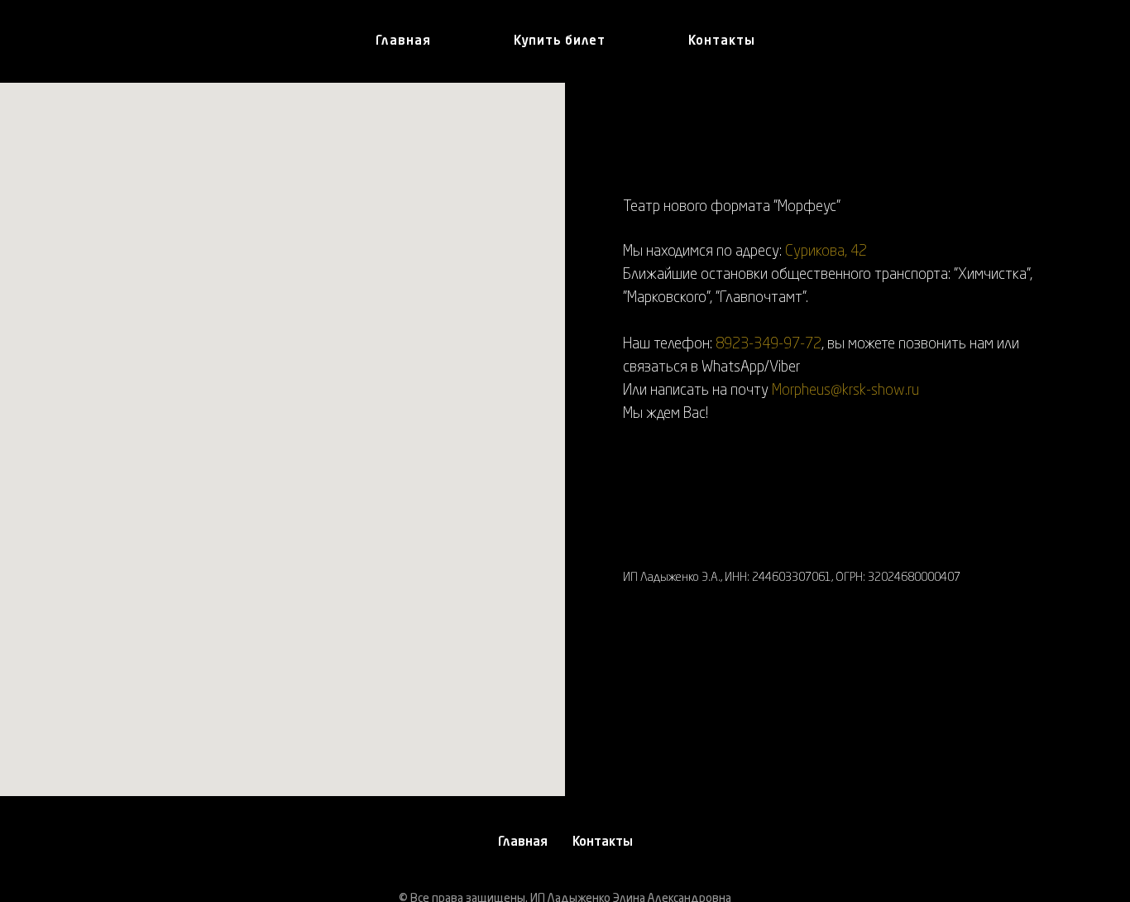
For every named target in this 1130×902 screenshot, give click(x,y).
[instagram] (635, 664)
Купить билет (560, 42)
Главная (403, 42)
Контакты (721, 42)
